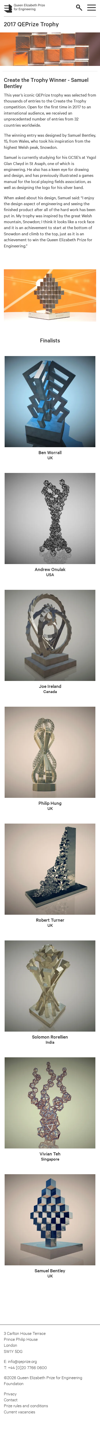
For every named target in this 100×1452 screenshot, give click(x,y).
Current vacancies (19, 1411)
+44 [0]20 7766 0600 (27, 1367)
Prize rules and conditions (26, 1405)
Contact (10, 1399)
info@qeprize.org (22, 1361)
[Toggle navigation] (91, 7)
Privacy (10, 1393)
